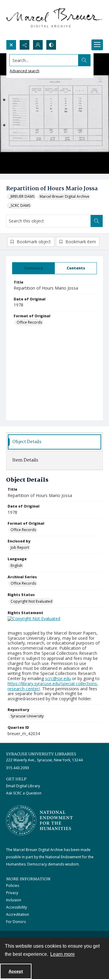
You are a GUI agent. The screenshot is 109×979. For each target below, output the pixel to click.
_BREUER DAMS (22, 196)
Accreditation (17, 914)
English (16, 565)
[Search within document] (97, 221)
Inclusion (13, 900)
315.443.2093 (17, 767)
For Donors (16, 921)
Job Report (20, 547)
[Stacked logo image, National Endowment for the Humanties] (39, 820)
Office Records (29, 322)
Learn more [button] (62, 954)
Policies (12, 885)
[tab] (33, 268)
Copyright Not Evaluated (31, 601)
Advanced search (24, 70)
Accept (15, 971)
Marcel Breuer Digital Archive (64, 196)
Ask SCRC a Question (23, 793)
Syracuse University (27, 716)
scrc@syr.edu (58, 678)
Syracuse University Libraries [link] (41, 754)
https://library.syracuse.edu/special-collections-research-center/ (53, 686)
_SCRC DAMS (19, 205)
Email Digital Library (23, 785)
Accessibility (16, 907)
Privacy (12, 892)
